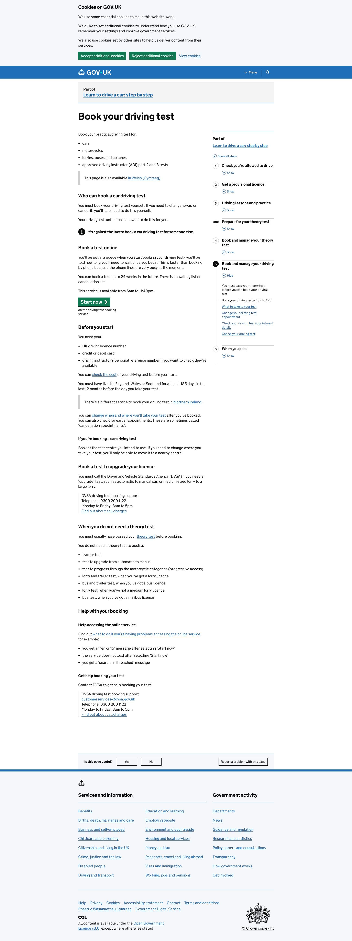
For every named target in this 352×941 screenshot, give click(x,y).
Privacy (96, 903)
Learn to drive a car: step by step (118, 95)
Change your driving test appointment (239, 315)
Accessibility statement (143, 903)
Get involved (223, 875)
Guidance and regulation (233, 829)
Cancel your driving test (238, 334)
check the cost (104, 374)
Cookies (113, 903)
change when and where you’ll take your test (129, 415)
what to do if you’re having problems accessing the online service (146, 634)
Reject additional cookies (153, 56)
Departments (224, 811)
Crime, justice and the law (99, 857)
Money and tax (157, 847)
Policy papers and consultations (239, 847)
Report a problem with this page (243, 762)
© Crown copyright (258, 928)
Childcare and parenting (98, 838)
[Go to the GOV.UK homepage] (94, 72)
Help (82, 903)
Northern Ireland (187, 402)
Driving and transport (96, 875)
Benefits (85, 811)
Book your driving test (246, 300)
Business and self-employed (101, 829)
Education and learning (164, 811)
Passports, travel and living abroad (174, 857)
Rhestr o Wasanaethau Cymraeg (105, 909)
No (155, 762)
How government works (232, 866)
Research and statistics (232, 838)
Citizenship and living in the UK (103, 847)
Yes (131, 762)
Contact (173, 903)
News (217, 820)
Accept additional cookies (102, 56)
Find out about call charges (104, 511)
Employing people (160, 820)
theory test (146, 536)
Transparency (224, 857)
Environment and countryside (169, 829)
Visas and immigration (163, 866)
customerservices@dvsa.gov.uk (108, 699)
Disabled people (92, 866)
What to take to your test (239, 307)
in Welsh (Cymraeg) (144, 178)
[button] (94, 302)
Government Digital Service (158, 909)
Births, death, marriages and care (106, 820)
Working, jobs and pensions (168, 875)
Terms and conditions (202, 903)
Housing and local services (167, 838)
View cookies (190, 56)
